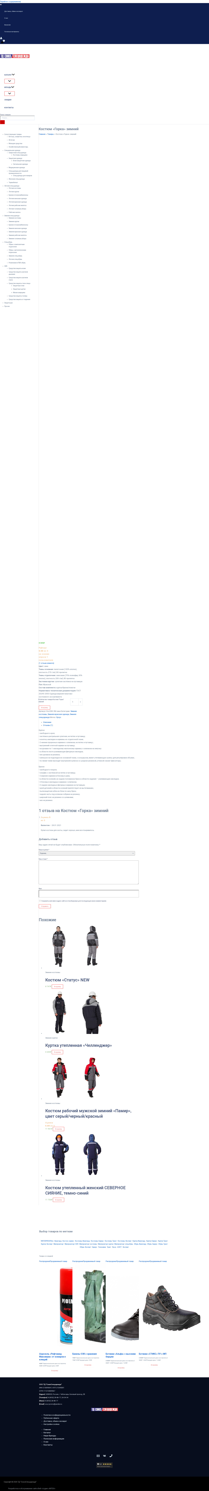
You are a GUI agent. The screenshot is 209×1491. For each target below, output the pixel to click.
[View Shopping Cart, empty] (2, 42)
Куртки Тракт (163, 1241)
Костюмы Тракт (111, 1241)
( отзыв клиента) (46, 663)
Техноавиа (102, 1247)
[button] (13, 75)
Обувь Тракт (163, 1244)
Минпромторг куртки (105, 1244)
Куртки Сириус (151, 1241)
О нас (46, 1442)
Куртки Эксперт (47, 1244)
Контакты (48, 1445)
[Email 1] (98, 1456)
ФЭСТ (119, 1247)
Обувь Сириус (152, 1244)
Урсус (58, 717)
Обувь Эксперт (85, 1247)
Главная (47, 1429)
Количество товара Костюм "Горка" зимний (51, 701)
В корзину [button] (57, 986)
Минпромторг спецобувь (123, 1244)
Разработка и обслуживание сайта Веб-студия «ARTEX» (31, 1488)
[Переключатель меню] (9, 81)
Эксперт (126, 1247)
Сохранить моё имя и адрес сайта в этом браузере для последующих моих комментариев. (74, 901)
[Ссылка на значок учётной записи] (1, 38)
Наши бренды (50, 1436)
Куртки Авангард (138, 1241)
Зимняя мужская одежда (58, 714)
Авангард (58, 1241)
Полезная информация (54, 1439)
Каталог (47, 1432)
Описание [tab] (47, 722)
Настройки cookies (51, 1424)
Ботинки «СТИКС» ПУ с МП (152, 1354)
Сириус (94, 1247)
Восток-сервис (68, 1241)
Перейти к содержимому (10, 1)
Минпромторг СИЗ (71, 1244)
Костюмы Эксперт (124, 1241)
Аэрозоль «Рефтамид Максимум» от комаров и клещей (52, 1357)
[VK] (1, 5)
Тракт (109, 1247)
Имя (40, 888)
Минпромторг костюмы (88, 1244)
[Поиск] (2, 122)
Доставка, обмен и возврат (55, 1421)
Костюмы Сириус (97, 1241)
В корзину (44, 707)
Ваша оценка (44, 850)
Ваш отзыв (43, 859)
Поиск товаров (5, 115)
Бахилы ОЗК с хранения (84, 1354)
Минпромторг (59, 1244)
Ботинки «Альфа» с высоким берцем (121, 1355)
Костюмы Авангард (82, 1241)
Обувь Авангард (140, 1244)
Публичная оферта (51, 1418)
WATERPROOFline (47, 1241)
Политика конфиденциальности (57, 1415)
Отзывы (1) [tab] (48, 725)
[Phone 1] (111, 1456)
